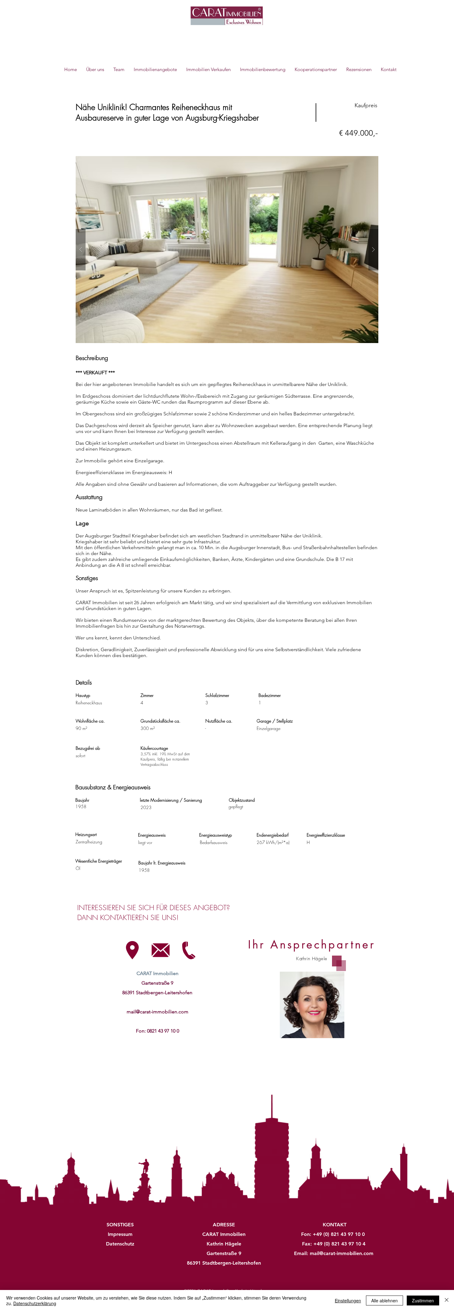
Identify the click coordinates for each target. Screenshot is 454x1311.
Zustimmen (423, 1300)
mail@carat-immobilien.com (157, 1012)
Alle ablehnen (384, 1300)
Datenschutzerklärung (34, 1303)
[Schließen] (446, 1300)
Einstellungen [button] (348, 1300)
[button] (227, 249)
